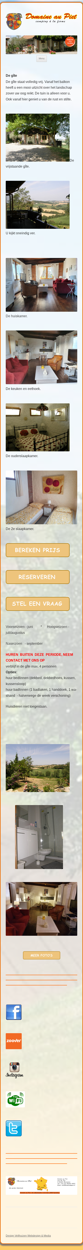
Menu (41, 58)
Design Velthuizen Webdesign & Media (28, 1235)
